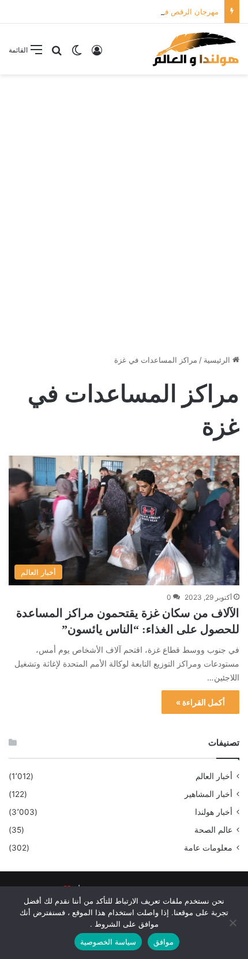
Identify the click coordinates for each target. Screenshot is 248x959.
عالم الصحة (213, 829)
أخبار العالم (214, 776)
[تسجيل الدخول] (97, 54)
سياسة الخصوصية (108, 941)
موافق (163, 941)
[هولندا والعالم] (195, 49)
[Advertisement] (124, 210)
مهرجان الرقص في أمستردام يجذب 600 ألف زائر (140, 11)
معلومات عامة (208, 847)
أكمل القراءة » (200, 702)
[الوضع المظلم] (76, 54)
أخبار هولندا (213, 812)
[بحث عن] (56, 54)
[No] (233, 922)
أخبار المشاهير (208, 794)
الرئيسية (218, 359)
